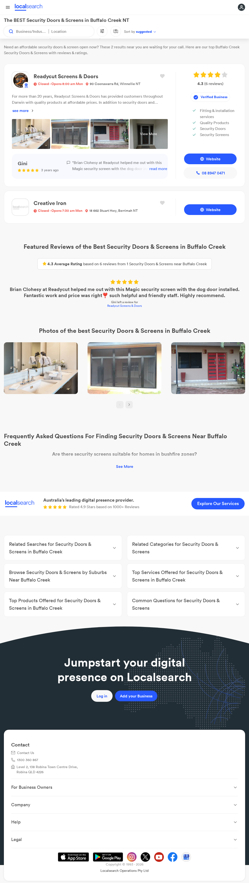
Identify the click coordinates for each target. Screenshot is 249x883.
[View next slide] (129, 404)
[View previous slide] (120, 404)
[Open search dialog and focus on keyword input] (9, 31)
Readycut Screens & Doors (124, 306)
